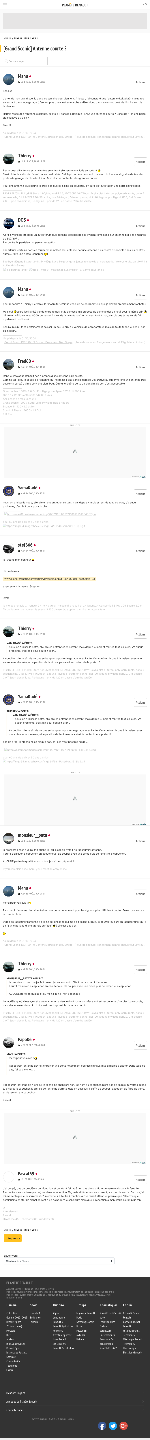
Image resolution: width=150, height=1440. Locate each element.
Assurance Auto (108, 1339)
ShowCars (11, 1357)
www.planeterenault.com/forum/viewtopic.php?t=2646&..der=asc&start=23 (49, 578)
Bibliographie (106, 1343)
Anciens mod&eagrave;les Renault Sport (15, 1343)
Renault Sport (13, 1322)
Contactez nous (15, 1410)
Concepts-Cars (14, 1361)
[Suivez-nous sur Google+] (124, 1425)
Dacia (79, 1317)
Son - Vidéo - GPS (108, 1348)
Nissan (79, 1326)
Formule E (35, 1322)
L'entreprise (59, 1317)
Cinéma (103, 1326)
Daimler (80, 1339)
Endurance (35, 1317)
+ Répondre (12, 1238)
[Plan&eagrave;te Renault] (19, 1282)
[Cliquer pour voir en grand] (16, 269)
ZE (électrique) (14, 1326)
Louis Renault (60, 1339)
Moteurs (10, 1330)
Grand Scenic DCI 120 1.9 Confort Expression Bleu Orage (38, 136)
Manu (23, 75)
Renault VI (58, 1322)
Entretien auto (107, 1322)
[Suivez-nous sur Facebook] (103, 1425)
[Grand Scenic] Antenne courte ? (35, 48)
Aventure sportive (62, 1335)
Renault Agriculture (63, 1326)
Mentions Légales (15, 1393)
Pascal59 (26, 1173)
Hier (8, 1335)
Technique (11, 1365)
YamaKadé (27, 487)
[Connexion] (144, 4)
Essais (9, 1370)
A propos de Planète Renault (21, 1402)
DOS (22, 219)
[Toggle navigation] (5, 4)
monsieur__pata (32, 834)
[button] (8, 79)
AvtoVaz (80, 1335)
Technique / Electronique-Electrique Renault (132, 1348)
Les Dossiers (59, 1343)
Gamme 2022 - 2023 (16, 1317)
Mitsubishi (81, 1330)
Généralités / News (26, 38)
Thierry (24, 155)
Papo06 (25, 1039)
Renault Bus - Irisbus (63, 1348)
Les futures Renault (16, 1352)
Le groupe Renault (85, 1313)
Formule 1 (35, 1313)
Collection (11, 1313)
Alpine (56, 1313)
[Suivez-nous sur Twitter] (114, 1425)
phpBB (45, 1419)
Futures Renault (131, 1330)
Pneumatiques (107, 1335)
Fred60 (24, 361)
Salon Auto (106, 1330)
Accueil (7, 38)
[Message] (19, 81)
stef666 (25, 544)
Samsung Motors (85, 1322)
